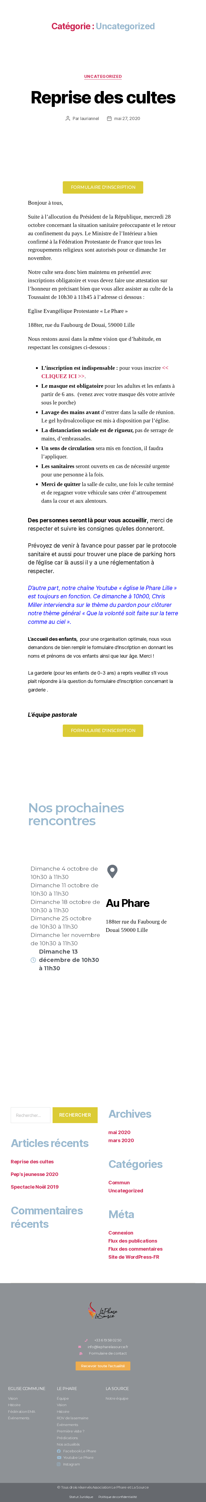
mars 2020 (121, 1140)
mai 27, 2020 (127, 118)
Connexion (120, 1233)
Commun (119, 1182)
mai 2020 (119, 1132)
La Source (117, 1388)
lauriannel (89, 118)
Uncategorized (103, 76)
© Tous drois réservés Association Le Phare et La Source (103, 1487)
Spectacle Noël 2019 (35, 1187)
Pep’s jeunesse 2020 (34, 1174)
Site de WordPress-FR (133, 1257)
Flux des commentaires (135, 1249)
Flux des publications (132, 1241)
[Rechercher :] (29, 1116)
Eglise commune (26, 1388)
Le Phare (67, 1388)
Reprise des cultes (103, 97)
